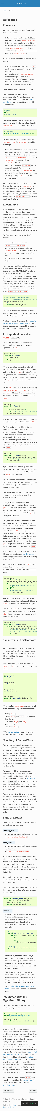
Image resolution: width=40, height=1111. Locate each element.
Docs (5, 11)
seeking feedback (14, 732)
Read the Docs (8, 1107)
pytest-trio (21, 3)
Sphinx (13, 1105)
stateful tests (27, 1080)
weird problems (28, 554)
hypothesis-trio (8, 1085)
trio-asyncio (31, 779)
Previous (9, 1091)
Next (32, 1091)
